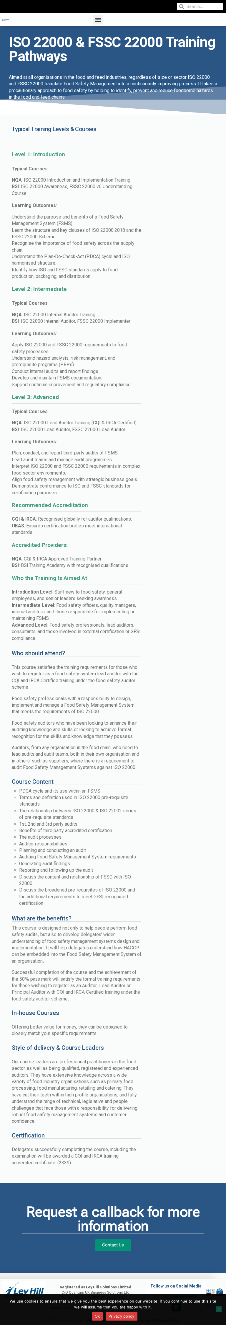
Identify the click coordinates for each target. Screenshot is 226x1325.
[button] (98, 20)
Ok (97, 1316)
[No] (219, 1309)
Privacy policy (121, 1316)
